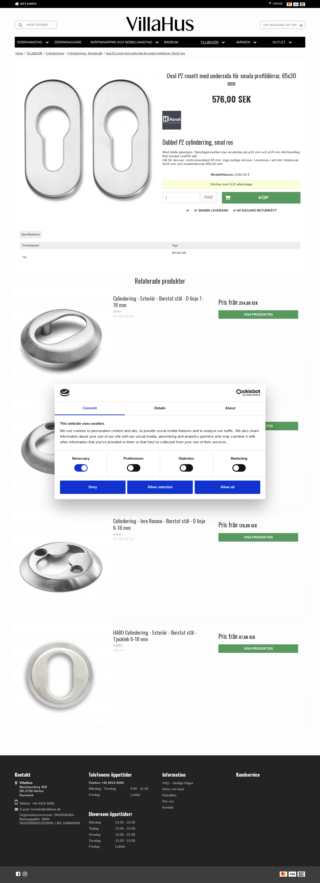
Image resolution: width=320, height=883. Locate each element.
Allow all (227, 487)
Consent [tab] (90, 408)
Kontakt (168, 807)
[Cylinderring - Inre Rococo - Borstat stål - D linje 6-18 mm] (61, 561)
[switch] (133, 468)
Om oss (168, 801)
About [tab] (230, 408)
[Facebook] (18, 873)
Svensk (277, 3)
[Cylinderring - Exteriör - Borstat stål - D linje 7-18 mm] (61, 338)
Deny (93, 487)
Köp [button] (263, 197)
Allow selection (160, 487)
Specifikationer (30, 234)
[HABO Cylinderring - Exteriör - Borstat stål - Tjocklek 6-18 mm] (61, 672)
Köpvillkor (169, 795)
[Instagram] (25, 873)
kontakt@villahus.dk (46, 809)
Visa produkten (258, 314)
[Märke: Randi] (174, 122)
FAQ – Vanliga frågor (177, 783)
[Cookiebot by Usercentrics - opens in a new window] (239, 392)
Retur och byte (173, 789)
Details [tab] (160, 408)
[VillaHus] (160, 24)
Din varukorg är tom (280, 25)
